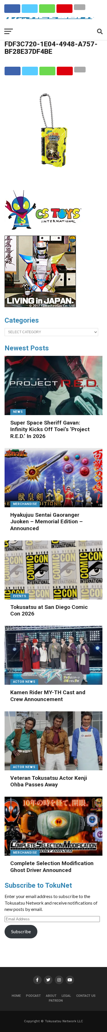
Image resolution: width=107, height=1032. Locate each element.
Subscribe (21, 931)
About (51, 996)
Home (16, 996)
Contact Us (86, 996)
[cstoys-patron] (45, 232)
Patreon (56, 1001)
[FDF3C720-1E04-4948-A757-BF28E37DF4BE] (54, 178)
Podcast (33, 996)
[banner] (40, 305)
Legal (66, 996)
